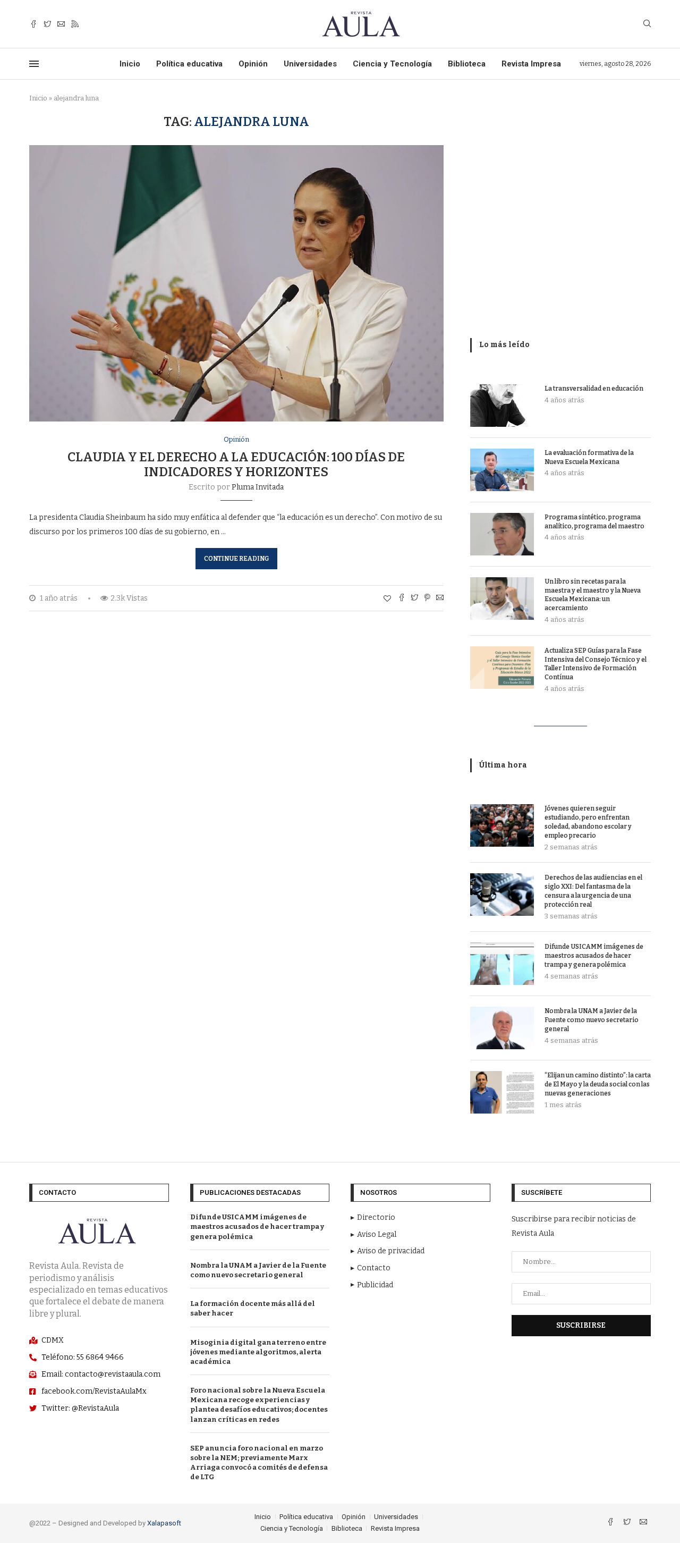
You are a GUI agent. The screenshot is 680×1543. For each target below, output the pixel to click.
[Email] (61, 24)
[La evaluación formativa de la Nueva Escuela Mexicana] (502, 470)
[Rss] (75, 24)
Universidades (310, 64)
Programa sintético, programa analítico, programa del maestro (594, 521)
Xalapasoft (164, 1523)
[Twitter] (47, 24)
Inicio (130, 64)
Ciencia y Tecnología (392, 64)
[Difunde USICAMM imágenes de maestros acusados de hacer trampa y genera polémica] (502, 963)
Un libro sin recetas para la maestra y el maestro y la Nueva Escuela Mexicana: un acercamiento (593, 595)
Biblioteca (467, 64)
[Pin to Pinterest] (427, 598)
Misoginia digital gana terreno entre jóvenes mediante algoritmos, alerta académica (258, 1351)
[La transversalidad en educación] (502, 405)
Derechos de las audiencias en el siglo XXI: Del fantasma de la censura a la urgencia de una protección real (593, 891)
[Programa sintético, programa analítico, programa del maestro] (502, 534)
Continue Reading (236, 558)
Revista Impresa (531, 64)
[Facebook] (33, 24)
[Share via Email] (440, 598)
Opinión (253, 64)
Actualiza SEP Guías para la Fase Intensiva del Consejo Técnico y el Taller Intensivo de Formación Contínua (596, 664)
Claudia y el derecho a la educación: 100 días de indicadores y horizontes (236, 464)
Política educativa (189, 64)
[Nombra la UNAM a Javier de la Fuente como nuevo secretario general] (502, 1028)
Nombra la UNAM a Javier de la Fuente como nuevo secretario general (592, 1020)
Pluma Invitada (258, 487)
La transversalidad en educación (594, 388)
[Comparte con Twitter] (414, 598)
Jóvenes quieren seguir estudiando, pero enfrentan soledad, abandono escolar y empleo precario (588, 822)
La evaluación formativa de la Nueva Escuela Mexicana (589, 457)
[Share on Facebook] (401, 598)
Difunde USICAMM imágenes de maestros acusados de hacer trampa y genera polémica (594, 955)
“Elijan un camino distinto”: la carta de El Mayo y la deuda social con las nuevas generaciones (598, 1084)
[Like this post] (387, 598)
